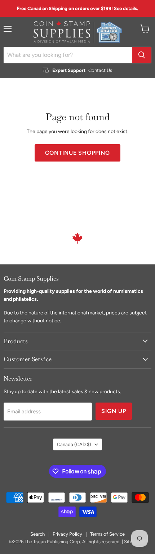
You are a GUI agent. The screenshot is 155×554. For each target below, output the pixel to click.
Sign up (113, 411)
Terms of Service (107, 534)
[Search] (141, 55)
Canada (74, 444)
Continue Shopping (77, 152)
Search (37, 534)
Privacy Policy (67, 534)
